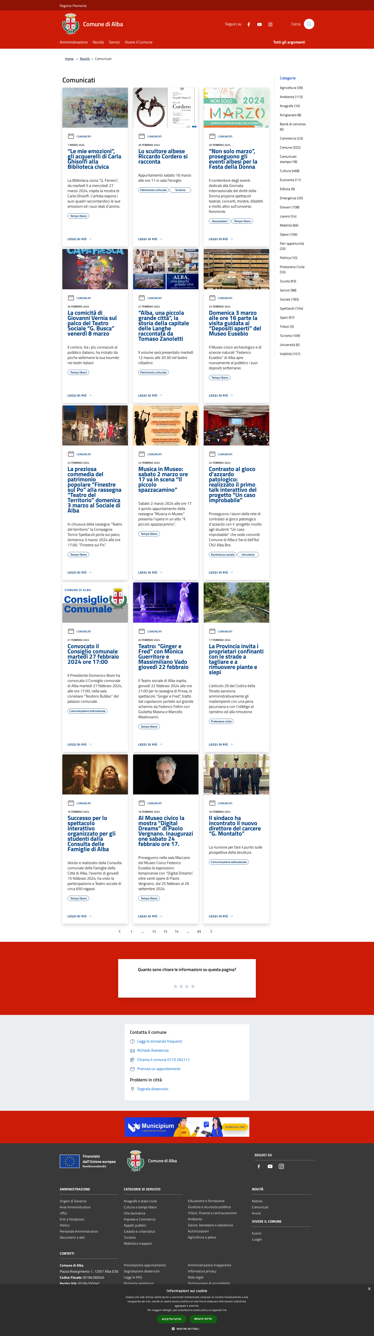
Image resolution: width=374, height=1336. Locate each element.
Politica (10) (288, 257)
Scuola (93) (288, 281)
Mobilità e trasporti (138, 1243)
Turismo (129, 1237)
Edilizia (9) (287, 188)
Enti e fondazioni (72, 1219)
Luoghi (257, 1239)
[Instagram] (268, 24)
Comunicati (84, 136)
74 (177, 931)
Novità (85, 58)
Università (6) (290, 344)
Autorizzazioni (198, 1231)
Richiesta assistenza (139, 1283)
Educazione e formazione (206, 1200)
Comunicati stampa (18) (288, 159)
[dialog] (187, 1310)
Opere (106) (288, 234)
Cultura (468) (289, 170)
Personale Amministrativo (79, 1231)
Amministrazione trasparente (209, 1265)
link (224, 1310)
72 (154, 931)
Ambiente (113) (291, 96)
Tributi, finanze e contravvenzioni (212, 1212)
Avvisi (256, 1213)
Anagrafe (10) (290, 105)
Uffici (63, 1213)
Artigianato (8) (290, 114)
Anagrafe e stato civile (140, 1201)
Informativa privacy (202, 1271)
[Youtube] (257, 24)
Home (69, 58)
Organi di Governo (73, 1201)
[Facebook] (247, 24)
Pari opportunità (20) (292, 246)
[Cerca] (309, 24)
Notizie (257, 1201)
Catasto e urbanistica (139, 1231)
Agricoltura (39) (291, 87)
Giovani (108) (289, 207)
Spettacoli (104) (291, 308)
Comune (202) (290, 147)
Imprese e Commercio (139, 1219)
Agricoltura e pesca (202, 1237)
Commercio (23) (291, 138)
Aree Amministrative (75, 1207)
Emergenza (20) (291, 198)
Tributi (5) (287, 326)
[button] (187, 1328)
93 (199, 931)
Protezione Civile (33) (292, 269)
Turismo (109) (290, 335)
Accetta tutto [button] (171, 1319)
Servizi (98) (288, 290)
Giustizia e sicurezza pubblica (209, 1206)
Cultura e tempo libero (140, 1207)
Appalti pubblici (135, 1225)
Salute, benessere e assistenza (210, 1225)
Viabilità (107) (290, 353)
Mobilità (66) (289, 225)
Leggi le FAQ (133, 1277)
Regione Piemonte (73, 5)
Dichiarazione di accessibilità (209, 1283)
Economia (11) (290, 179)
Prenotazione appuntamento (145, 1265)
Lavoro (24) (288, 216)
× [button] (369, 1289)
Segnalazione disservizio (142, 1271)
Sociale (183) (289, 299)
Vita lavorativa (134, 1213)
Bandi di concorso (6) (293, 126)
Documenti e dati (72, 1237)
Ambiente (195, 1219)
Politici (65, 1225)
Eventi (256, 1233)
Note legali (196, 1277)
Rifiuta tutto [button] (203, 1319)
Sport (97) (287, 317)
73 (165, 931)
